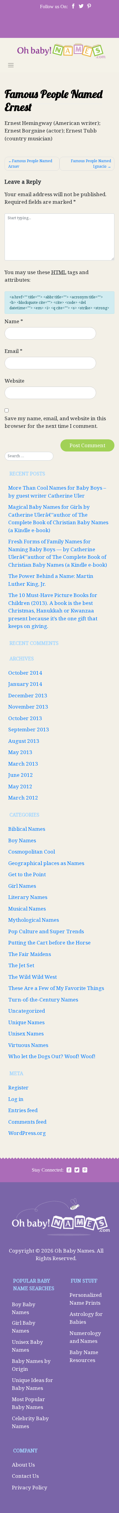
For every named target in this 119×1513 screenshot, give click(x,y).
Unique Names (26, 1022)
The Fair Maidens (29, 954)
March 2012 (23, 797)
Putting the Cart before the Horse (49, 942)
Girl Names (22, 885)
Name (14, 321)
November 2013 (28, 706)
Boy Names (22, 840)
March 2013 (23, 763)
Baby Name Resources (84, 1356)
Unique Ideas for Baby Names (32, 1384)
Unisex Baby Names (27, 1345)
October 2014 (25, 672)
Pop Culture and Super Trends (46, 931)
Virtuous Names (28, 1045)
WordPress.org (27, 1132)
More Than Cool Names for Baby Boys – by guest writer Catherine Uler (57, 491)
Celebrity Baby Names (30, 1422)
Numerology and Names (85, 1337)
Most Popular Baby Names (28, 1403)
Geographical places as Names (46, 863)
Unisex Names (26, 1033)
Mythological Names (33, 919)
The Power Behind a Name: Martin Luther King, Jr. (50, 579)
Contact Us (25, 1475)
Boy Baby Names (23, 1308)
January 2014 (25, 683)
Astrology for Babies (86, 1317)
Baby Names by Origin (31, 1364)
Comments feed (27, 1121)
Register (18, 1087)
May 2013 (20, 752)
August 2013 (23, 740)
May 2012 (20, 786)
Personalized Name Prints (86, 1298)
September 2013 (28, 729)
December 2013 (27, 695)
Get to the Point (27, 874)
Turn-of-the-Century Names (43, 999)
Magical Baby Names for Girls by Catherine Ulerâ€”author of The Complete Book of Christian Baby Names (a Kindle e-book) (58, 518)
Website (14, 380)
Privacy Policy (29, 1487)
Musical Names (27, 908)
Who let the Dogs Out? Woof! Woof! (52, 1056)
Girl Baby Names (23, 1326)
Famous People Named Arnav (30, 163)
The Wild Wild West (32, 976)
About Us (23, 1464)
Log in (15, 1098)
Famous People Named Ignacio (91, 163)
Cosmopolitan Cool (31, 851)
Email (14, 350)
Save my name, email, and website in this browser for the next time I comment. (55, 422)
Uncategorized (26, 1010)
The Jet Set (21, 965)
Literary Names (27, 897)
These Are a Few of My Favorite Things (56, 988)
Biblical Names (26, 828)
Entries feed (23, 1110)
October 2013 (25, 718)
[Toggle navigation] (11, 65)
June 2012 (20, 774)
